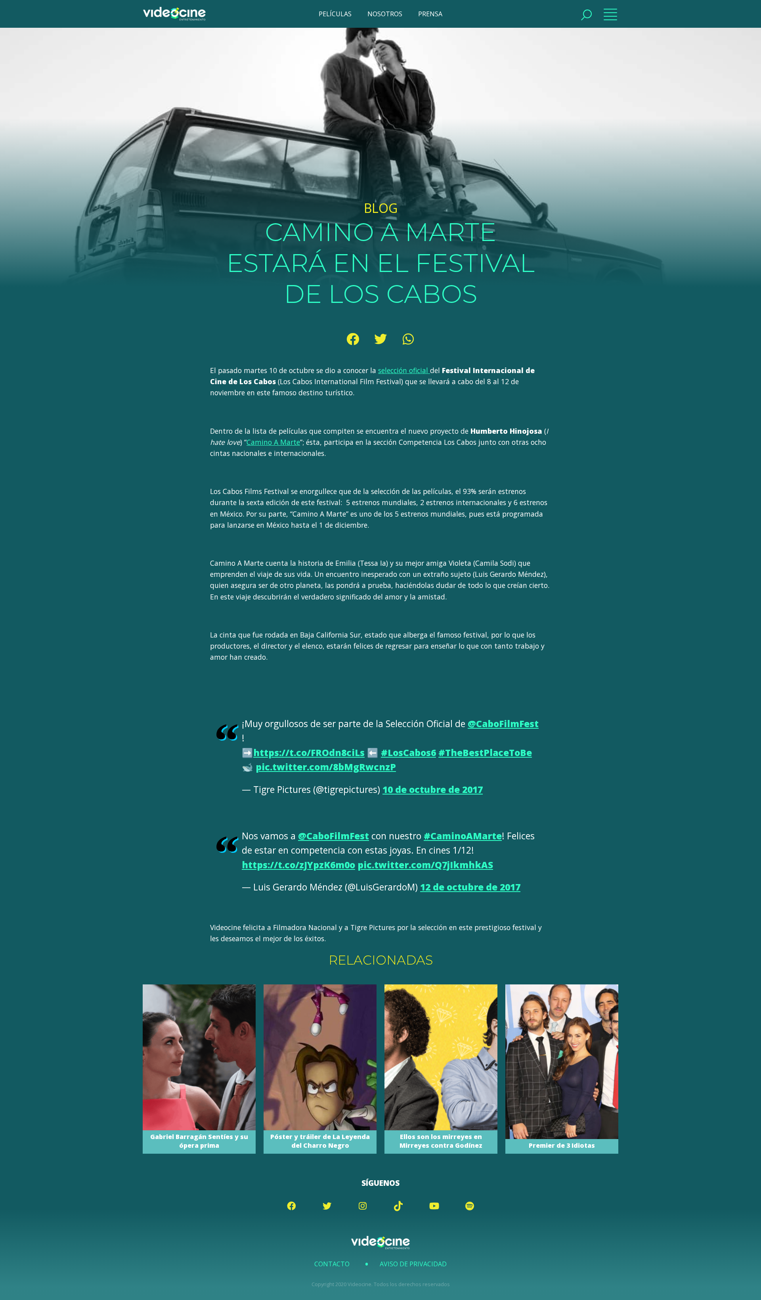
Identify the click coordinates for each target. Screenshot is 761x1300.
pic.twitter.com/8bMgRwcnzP (326, 767)
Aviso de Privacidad (413, 1264)
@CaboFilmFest (503, 724)
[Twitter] (380, 339)
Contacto (332, 1264)
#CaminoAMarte (463, 836)
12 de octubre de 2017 (470, 887)
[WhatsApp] (408, 339)
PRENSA (430, 14)
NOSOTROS (384, 14)
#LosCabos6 (408, 753)
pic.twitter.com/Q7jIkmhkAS (425, 865)
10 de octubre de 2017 (432, 789)
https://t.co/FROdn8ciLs (309, 753)
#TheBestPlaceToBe (485, 753)
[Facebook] (353, 339)
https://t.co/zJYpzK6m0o (298, 865)
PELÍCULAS (335, 14)
